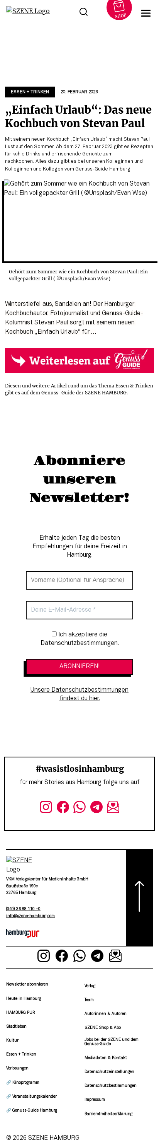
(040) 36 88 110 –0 (23, 909)
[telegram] (96, 808)
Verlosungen (17, 1068)
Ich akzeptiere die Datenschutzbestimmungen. (80, 639)
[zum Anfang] (139, 898)
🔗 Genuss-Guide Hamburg (31, 1110)
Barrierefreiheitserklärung (108, 1114)
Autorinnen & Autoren (106, 1014)
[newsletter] (113, 808)
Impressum (95, 1100)
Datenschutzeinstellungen (109, 1072)
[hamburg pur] (22, 936)
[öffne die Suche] (83, 13)
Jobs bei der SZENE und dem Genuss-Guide (112, 1041)
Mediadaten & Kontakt (106, 1058)
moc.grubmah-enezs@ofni (30, 916)
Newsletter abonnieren (27, 984)
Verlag (90, 986)
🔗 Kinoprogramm (22, 1083)
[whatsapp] (79, 808)
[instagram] (45, 808)
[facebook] (62, 808)
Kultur (12, 1040)
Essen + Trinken (30, 92)
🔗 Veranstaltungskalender (31, 1096)
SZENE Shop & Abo (103, 1028)
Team (89, 1000)
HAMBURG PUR (20, 1013)
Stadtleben (16, 1026)
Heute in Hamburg (23, 999)
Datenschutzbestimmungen (111, 1086)
